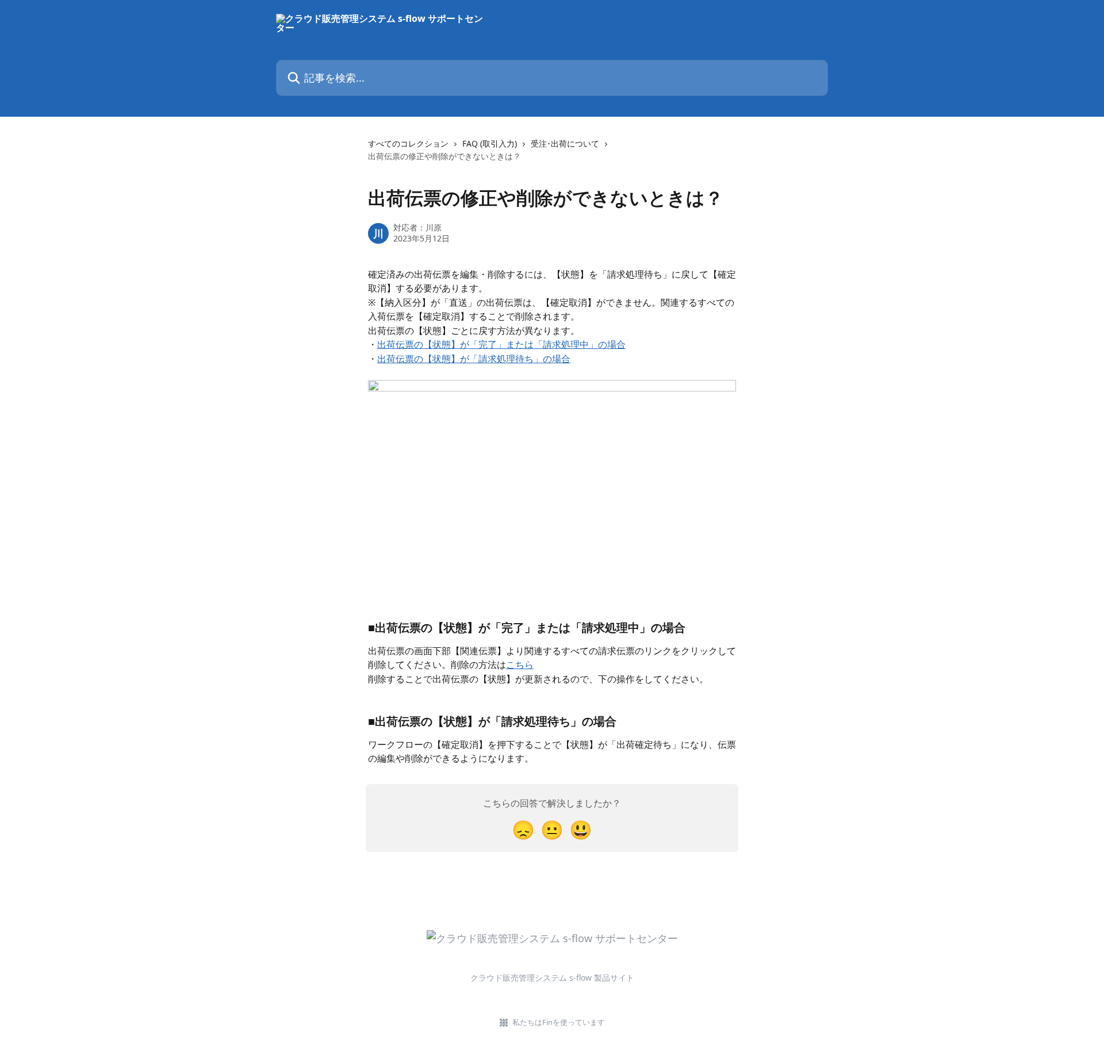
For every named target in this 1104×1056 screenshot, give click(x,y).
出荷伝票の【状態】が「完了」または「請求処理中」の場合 (501, 344)
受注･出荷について (565, 143)
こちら (520, 664)
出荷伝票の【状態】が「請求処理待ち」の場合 (473, 358)
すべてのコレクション (408, 143)
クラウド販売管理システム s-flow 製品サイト (552, 977)
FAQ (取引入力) (489, 143)
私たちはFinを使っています (558, 1022)
